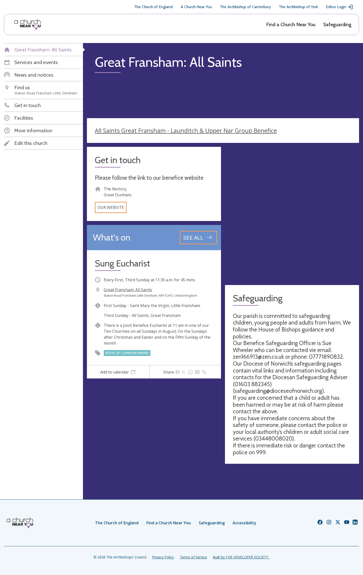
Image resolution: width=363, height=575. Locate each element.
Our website (111, 207)
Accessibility (244, 523)
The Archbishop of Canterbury (245, 6)
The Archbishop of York (298, 6)
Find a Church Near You (290, 24)
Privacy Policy (163, 557)
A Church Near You (196, 6)
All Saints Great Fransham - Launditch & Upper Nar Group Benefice (186, 130)
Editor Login (336, 6)
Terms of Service (193, 557)
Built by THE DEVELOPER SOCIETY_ (241, 557)
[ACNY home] (27, 24)
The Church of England (153, 6)
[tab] (118, 372)
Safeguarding (337, 24)
